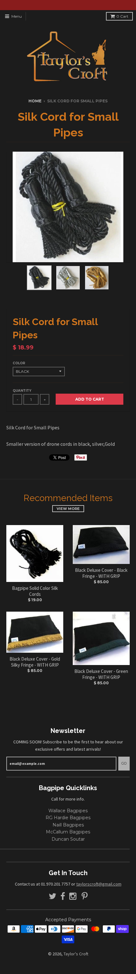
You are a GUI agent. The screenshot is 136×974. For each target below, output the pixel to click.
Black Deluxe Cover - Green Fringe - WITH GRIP (101, 674)
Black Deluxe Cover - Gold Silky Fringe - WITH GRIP (34, 662)
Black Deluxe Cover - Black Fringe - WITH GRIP (101, 573)
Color (19, 363)
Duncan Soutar (68, 839)
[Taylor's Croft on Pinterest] (85, 896)
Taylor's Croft (76, 954)
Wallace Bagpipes (68, 811)
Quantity (22, 391)
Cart (122, 16)
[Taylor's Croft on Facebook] (62, 896)
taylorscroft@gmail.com (98, 884)
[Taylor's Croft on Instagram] (73, 896)
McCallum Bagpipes (68, 832)
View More (68, 508)
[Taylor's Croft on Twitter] (52, 896)
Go (124, 763)
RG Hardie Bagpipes (68, 817)
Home (34, 101)
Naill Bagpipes (68, 825)
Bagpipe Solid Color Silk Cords (35, 591)
